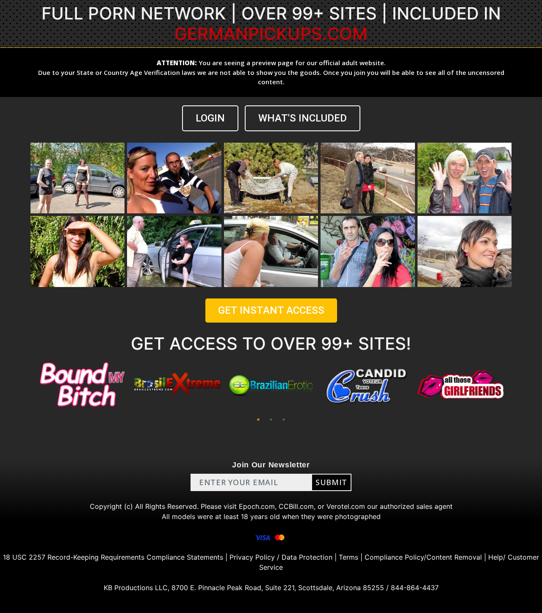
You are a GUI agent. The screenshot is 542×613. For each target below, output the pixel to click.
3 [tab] (283, 419)
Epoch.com (257, 506)
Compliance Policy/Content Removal (423, 557)
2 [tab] (271, 419)
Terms (348, 557)
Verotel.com (345, 506)
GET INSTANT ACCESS (271, 310)
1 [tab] (258, 419)
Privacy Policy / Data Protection (281, 557)
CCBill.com (296, 506)
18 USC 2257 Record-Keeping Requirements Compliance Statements (113, 557)
